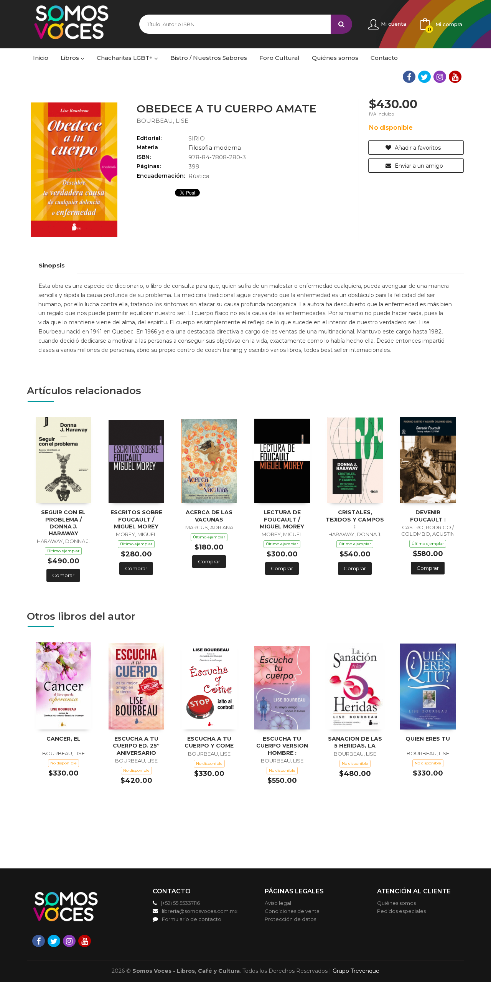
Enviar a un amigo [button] (418, 165)
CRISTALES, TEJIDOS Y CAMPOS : (355, 519)
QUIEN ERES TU (427, 738)
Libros (71, 57)
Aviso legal (278, 903)
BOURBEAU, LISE (162, 120)
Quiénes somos (396, 903)
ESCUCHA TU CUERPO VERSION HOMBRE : (282, 745)
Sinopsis (52, 265)
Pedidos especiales (401, 911)
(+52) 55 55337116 (180, 903)
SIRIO (196, 138)
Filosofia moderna (214, 147)
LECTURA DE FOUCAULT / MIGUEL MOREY (282, 519)
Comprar (63, 575)
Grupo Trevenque (356, 970)
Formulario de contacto (191, 919)
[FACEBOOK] (409, 77)
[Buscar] (341, 24)
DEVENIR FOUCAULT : (428, 516)
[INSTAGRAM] (439, 77)
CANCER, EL (63, 738)
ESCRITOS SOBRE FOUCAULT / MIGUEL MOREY (136, 519)
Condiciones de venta (292, 911)
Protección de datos (290, 919)
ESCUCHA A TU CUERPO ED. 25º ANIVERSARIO (136, 745)
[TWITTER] (424, 77)
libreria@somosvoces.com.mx (199, 911)
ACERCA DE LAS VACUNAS (209, 516)
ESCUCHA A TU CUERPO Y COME (209, 742)
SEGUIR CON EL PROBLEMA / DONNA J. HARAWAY (63, 523)
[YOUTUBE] (455, 77)
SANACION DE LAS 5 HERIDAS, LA (355, 742)
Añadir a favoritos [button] (417, 147)
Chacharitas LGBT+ (125, 57)
